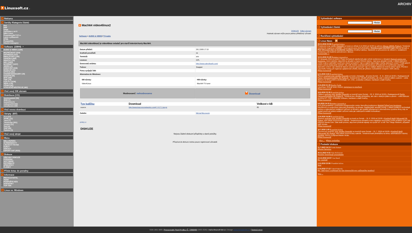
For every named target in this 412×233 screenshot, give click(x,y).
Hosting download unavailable (331, 155)
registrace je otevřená (353, 87)
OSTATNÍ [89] (9, 76)
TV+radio (107, 36)
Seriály (7, 22)
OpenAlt (340, 46)
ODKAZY (7, 149)
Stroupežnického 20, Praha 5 (336, 78)
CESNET (338, 48)
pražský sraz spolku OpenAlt (336, 76)
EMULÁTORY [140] (11, 56)
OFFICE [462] (9, 72)
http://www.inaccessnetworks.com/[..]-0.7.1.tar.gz (148, 107)
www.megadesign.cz (242, 230)
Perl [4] (7, 126)
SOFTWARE (9, 161)
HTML (6, 39)
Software (83, 36)
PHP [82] (7, 128)
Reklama (8, 18)
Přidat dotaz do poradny (16, 171)
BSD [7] (7, 100)
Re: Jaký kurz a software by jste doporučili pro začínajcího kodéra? (346, 171)
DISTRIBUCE (9, 163)
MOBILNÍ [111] (9, 70)
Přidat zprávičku (333, 141)
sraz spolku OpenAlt (343, 131)
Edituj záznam (305, 31)
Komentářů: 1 (323, 54)
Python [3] (8, 130)
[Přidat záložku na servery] (86, 123)
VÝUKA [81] (8, 85)
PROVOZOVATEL (11, 178)
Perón (320, 78)
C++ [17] (7, 117)
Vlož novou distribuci (15, 109)
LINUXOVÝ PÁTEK (11, 145)
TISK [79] (7, 80)
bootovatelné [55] (11, 98)
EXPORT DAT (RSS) (12, 151)
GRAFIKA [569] (10, 58)
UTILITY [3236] (10, 82)
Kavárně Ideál (390, 118)
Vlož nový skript (12, 134)
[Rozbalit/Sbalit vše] (23, 47)
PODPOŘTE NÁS (11, 182)
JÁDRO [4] (8, 66)
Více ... (320, 174)
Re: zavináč (323, 160)
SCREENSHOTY (10, 143)
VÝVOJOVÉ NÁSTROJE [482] (16, 87)
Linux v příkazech (11, 37)
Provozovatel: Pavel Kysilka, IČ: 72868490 (180, 230)
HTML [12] (8, 119)
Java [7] (7, 120)
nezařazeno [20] (11, 106)
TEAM (6, 180)
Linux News (326, 41)
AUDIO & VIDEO (95, 36)
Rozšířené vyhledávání (332, 36)
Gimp (6, 29)
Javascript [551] (10, 122)
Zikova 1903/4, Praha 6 (392, 46)
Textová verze (256, 230)
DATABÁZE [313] (11, 55)
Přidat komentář (324, 71)
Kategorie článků (20, 22)
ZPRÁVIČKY (9, 165)
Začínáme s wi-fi (10, 31)
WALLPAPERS (9, 141)
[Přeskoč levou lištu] (29, 9)
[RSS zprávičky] (336, 41)
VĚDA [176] (8, 83)
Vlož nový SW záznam (15, 91)
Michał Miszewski (203, 113)
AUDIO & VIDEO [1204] (13, 50)
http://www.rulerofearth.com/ (207, 64)
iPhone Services (324, 149)
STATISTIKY (9, 184)
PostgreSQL (9, 41)
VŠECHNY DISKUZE (12, 157)
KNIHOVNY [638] (11, 68)
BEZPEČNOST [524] (12, 53)
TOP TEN (7, 185)
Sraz (319, 165)
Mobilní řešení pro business (389, 105)
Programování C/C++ (12, 35)
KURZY (7, 147)
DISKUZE (295, 31)
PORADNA (8, 159)
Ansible (321, 135)
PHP (5, 27)
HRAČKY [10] (9, 60)
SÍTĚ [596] (8, 78)
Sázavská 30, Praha (326, 133)
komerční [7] (9, 102)
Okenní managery (11, 43)
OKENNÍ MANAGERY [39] (14, 74)
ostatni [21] (9, 124)
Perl (5, 26)
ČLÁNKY (7, 167)
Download (254, 93)
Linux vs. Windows (13, 190)
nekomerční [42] (11, 104)
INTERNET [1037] (11, 64)
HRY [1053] (8, 62)
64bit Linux (8, 33)
